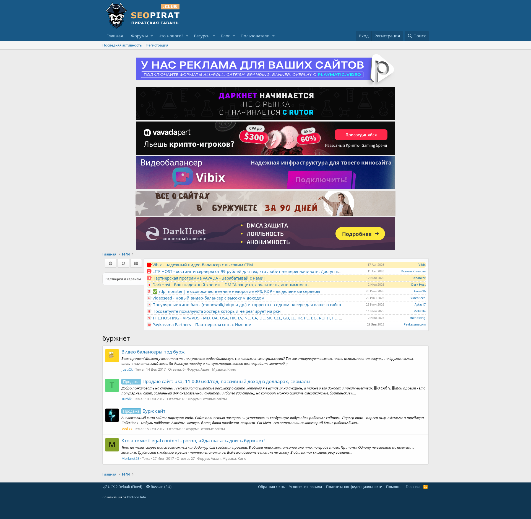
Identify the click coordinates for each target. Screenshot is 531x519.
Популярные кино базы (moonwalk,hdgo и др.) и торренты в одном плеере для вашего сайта (246, 304)
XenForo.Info (136, 497)
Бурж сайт (144, 411)
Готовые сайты (214, 398)
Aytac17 (420, 304)
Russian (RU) (160, 486)
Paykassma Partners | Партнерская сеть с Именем (201, 324)
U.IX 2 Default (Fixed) (124, 486)
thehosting (418, 318)
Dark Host (418, 284)
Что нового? (170, 35)
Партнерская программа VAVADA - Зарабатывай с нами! (208, 278)
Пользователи (255, 35)
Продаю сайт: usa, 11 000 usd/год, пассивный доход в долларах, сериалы (216, 381)
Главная (114, 35)
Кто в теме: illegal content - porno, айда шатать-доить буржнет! (193, 440)
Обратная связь (271, 486)
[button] (151, 36)
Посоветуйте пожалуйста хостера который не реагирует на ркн (216, 311)
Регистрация (157, 45)
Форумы (139, 35)
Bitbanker (419, 278)
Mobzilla (419, 311)
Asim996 (420, 291)
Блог (225, 35)
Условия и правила (305, 486)
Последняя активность (122, 45)
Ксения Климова (413, 271)
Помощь (394, 486)
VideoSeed (418, 298)
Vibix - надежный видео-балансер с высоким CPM (202, 264)
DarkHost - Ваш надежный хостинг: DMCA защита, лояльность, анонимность (230, 284)
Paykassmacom (415, 324)
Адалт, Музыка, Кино (218, 369)
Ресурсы (202, 35)
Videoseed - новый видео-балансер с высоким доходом (208, 298)
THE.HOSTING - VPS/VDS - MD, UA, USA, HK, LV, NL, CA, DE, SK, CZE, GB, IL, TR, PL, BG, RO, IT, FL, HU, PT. (252, 318)
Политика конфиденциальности (354, 486)
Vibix (422, 264)
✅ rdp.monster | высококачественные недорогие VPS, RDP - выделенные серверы (236, 291)
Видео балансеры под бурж (153, 351)
